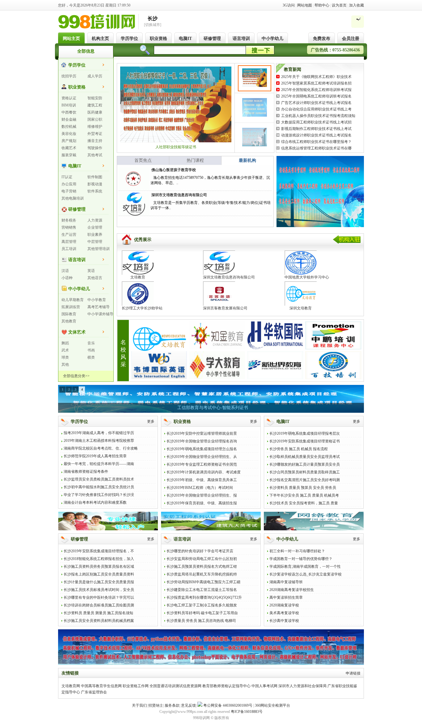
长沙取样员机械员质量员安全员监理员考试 (304, 457)
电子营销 (68, 191)
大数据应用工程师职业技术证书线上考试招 (316, 122)
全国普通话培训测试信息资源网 (175, 686)
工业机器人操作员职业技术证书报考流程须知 (318, 116)
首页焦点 (143, 160)
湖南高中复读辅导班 (286, 582)
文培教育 (137, 277)
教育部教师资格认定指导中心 (226, 686)
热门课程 (195, 160)
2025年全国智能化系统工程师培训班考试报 (316, 90)
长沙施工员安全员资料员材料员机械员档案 (99, 620)
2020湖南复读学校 (284, 605)
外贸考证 (94, 133)
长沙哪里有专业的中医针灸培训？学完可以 (99, 597)
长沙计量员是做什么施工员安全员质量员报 (99, 582)
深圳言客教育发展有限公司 (225, 308)
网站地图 (304, 5)
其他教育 (68, 321)
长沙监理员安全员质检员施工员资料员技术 (99, 479)
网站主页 (71, 38)
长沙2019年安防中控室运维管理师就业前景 (202, 433)
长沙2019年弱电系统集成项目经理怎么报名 (202, 449)
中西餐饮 (68, 112)
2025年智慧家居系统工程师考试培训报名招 (316, 83)
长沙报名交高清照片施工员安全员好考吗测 (304, 480)
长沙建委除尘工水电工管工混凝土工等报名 (202, 590)
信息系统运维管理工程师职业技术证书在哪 (316, 148)
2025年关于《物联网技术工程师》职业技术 (316, 77)
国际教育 (68, 314)
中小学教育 (96, 300)
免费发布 (321, 38)
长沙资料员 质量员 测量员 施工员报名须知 (98, 613)
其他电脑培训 (72, 198)
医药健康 (94, 112)
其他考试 (94, 155)
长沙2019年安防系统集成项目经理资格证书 (304, 441)
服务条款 (172, 705)
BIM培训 (68, 105)
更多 (150, 421)
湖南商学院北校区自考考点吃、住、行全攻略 (101, 448)
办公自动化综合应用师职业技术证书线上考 (316, 109)
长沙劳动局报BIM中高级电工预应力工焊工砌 (203, 582)
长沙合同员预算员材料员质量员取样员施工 (304, 472)
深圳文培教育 (300, 308)
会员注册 (350, 38)
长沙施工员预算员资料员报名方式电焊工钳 (202, 566)
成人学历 (94, 76)
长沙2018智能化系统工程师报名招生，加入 (99, 559)
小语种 (67, 278)
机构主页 (100, 38)
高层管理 (68, 241)
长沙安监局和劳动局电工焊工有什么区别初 (202, 559)
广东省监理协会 (94, 692)
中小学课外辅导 (100, 314)
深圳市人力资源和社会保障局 (302, 686)
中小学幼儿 (272, 38)
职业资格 (158, 38)
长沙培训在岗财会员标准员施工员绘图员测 (99, 605)
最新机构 (247, 160)
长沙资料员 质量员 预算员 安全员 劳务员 (302, 487)
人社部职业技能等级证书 (175, 147)
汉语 (65, 271)
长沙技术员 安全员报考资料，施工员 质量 (303, 503)
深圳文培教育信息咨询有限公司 (229, 277)
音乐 (91, 343)
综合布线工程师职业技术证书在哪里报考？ (316, 142)
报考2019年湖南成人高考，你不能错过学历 (99, 433)
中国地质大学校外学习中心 (307, 277)
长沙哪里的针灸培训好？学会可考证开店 (200, 551)
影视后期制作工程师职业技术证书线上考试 (316, 129)
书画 (91, 350)
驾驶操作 (94, 148)
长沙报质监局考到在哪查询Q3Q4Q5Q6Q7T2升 (204, 597)
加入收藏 (356, 5)
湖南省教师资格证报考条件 (86, 471)
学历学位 (129, 38)
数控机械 (68, 126)
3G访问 (289, 5)
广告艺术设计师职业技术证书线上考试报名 (316, 103)
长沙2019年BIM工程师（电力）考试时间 (200, 487)
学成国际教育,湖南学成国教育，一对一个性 (305, 566)
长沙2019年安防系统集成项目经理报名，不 (99, 551)
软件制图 (94, 177)
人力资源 (94, 220)
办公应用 (68, 184)
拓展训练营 (70, 307)
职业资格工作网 (136, 686)
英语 (91, 271)
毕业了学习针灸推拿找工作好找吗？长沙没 (99, 495)
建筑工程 (94, 105)
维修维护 (94, 126)
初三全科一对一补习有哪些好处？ (297, 551)
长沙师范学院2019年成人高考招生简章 (95, 456)
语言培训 (241, 38)
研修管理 (212, 38)
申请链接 (353, 673)
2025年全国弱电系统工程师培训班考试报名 (316, 96)
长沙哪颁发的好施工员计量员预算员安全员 (304, 464)
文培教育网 (70, 686)
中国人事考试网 (264, 686)
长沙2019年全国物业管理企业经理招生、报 (202, 495)
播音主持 (94, 141)
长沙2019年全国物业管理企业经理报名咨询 (202, 441)
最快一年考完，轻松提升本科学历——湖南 (99, 464)
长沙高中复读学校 (284, 620)
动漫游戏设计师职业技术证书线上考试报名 (316, 135)
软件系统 (94, 191)
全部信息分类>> (76, 376)
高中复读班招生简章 (286, 597)
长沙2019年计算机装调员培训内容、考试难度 (204, 472)
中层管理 (94, 241)
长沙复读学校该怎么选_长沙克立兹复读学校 (305, 574)
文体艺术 (77, 332)
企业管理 (94, 227)
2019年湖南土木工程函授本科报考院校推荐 (99, 440)
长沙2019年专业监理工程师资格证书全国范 (202, 464)
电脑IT (185, 38)
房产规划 (68, 141)
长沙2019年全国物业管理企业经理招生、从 (202, 457)
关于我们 (139, 705)
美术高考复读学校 (284, 613)
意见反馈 (188, 705)
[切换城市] (152, 25)
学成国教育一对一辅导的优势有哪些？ (300, 559)
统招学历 (68, 76)
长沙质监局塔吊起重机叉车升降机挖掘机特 (202, 574)
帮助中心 (321, 5)
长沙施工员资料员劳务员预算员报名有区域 (99, 566)
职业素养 (94, 234)
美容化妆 (68, 133)
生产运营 (68, 234)
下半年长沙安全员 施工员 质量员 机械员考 (304, 495)
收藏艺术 (68, 148)
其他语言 (94, 278)
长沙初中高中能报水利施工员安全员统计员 (99, 487)
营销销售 (68, 227)
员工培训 (68, 249)
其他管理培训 (98, 249)
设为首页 (339, 5)
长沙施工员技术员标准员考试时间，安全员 (99, 590)
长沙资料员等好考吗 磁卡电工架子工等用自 (202, 613)
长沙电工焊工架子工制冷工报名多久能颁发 (202, 605)
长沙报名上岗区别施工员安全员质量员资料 (99, 574)
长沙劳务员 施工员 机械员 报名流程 (298, 449)
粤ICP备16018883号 (247, 711)
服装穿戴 (68, 155)
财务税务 (68, 220)
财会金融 (68, 119)
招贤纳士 (155, 705)
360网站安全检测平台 (272, 705)
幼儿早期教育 (72, 300)
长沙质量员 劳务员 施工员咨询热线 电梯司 (201, 620)
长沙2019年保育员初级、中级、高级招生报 (202, 503)
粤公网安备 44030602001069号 (227, 705)
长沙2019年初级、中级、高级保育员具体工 (202, 480)
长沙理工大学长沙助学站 (142, 308)
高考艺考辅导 (98, 307)
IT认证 (66, 177)
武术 (65, 350)
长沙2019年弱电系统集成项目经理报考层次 (304, 433)
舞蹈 (65, 343)
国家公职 (94, 119)
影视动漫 (94, 184)
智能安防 (94, 98)
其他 (65, 364)
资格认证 (68, 98)
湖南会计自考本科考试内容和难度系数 (95, 502)
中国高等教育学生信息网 (101, 686)
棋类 (91, 357)
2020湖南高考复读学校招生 (291, 590)
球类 (65, 357)
